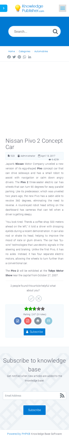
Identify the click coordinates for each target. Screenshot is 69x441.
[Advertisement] (34, 97)
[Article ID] (9, 156)
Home (11, 51)
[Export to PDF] (27, 321)
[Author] (18, 156)
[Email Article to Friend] (48, 321)
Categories (24, 51)
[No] (38, 297)
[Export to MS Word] (17, 321)
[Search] (55, 31)
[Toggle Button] (3, 8)
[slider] (34, 309)
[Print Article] (38, 321)
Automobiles (41, 51)
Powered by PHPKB (18, 433)
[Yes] (30, 297)
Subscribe (36, 332)
